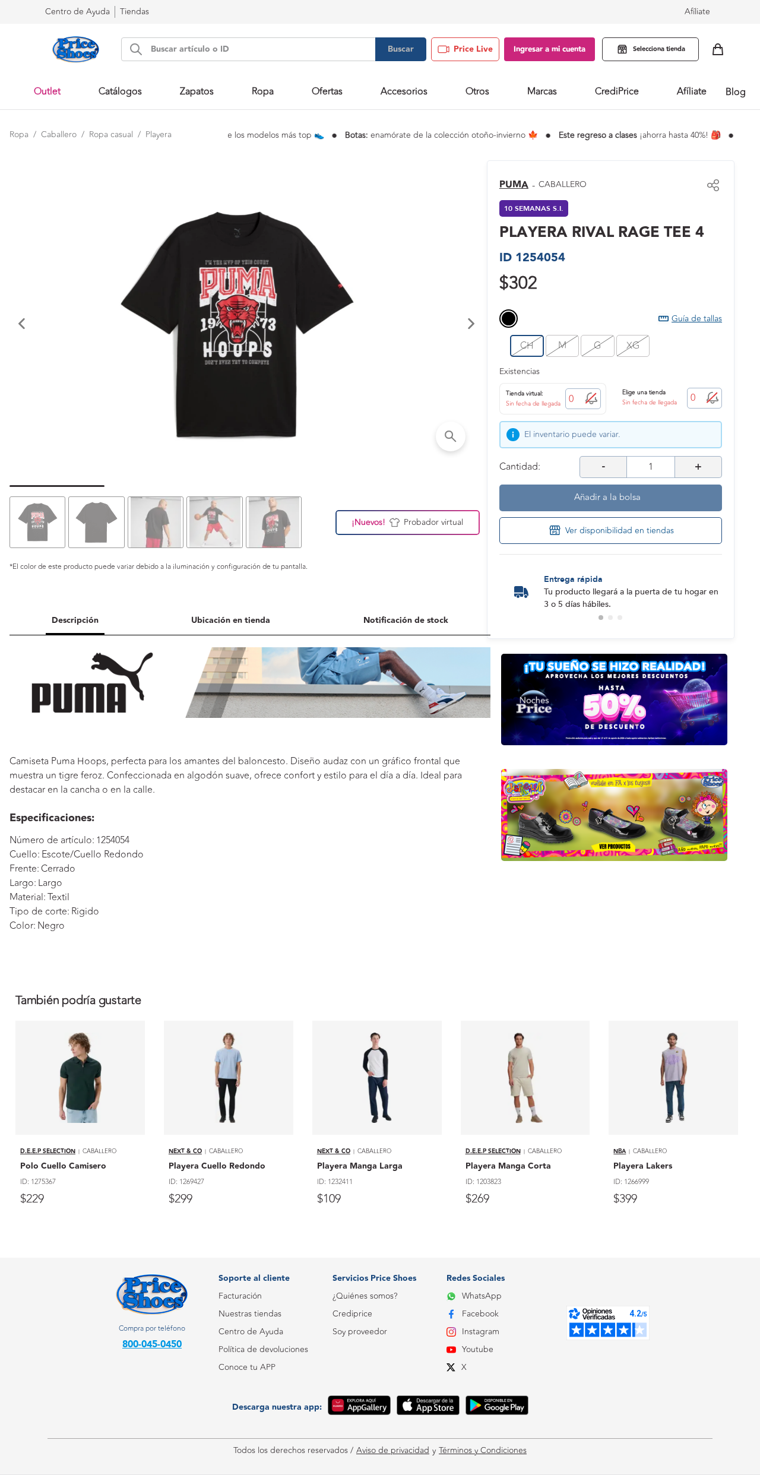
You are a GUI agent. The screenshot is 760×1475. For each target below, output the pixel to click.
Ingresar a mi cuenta (549, 49)
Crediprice (352, 1314)
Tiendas (134, 11)
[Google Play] (497, 1407)
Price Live (473, 49)
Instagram (480, 1331)
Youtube (477, 1349)
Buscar (401, 49)
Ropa (19, 134)
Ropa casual (111, 134)
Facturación (240, 1296)
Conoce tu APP (247, 1367)
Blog (736, 92)
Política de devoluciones (263, 1349)
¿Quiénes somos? (364, 1296)
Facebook (480, 1314)
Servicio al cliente (250, 1420)
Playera (158, 134)
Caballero (59, 134)
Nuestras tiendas (249, 1314)
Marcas (542, 91)
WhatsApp (482, 1296)
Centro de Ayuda (250, 1331)
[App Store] (428, 1407)
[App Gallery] (359, 1407)
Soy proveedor (359, 1331)
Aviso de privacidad (392, 1451)
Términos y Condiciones (483, 1451)
